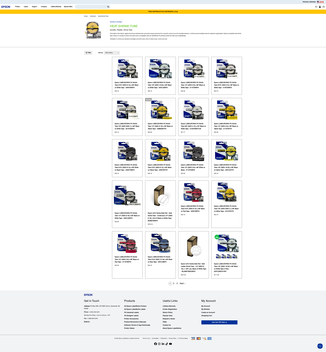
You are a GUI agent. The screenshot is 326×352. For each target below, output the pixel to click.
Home (86, 16)
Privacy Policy (172, 338)
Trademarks (163, 338)
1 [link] (170, 284)
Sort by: (100, 52)
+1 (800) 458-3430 (93, 312)
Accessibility (155, 338)
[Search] (108, 7)
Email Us (87, 321)
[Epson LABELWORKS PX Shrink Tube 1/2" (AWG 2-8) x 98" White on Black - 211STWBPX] (193, 151)
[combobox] (92, 7)
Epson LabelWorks (124, 338)
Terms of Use (146, 338)
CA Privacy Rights (183, 338)
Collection (93, 16)
